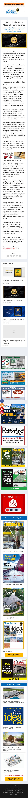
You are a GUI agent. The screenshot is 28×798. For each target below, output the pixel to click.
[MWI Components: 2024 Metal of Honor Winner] (14, 292)
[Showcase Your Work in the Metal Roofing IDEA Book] (13, 716)
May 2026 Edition (7, 651)
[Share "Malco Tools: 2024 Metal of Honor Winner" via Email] (17, 256)
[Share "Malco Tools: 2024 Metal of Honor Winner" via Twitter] (10, 256)
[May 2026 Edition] (13, 635)
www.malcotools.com (9, 249)
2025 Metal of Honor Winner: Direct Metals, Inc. (13, 281)
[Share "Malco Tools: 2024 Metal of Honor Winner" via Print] (20, 256)
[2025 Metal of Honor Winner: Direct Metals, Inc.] (14, 272)
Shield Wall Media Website (9, 792)
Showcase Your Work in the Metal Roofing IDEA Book (12, 728)
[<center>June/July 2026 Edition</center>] (13, 602)
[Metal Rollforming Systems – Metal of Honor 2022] (14, 311)
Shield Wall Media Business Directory (13, 551)
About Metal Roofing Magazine (13, 788)
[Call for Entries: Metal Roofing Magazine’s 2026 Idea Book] (13, 761)
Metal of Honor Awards (14, 32)
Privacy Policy (20, 792)
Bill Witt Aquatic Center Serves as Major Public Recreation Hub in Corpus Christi (13, 702)
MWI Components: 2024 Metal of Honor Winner (12, 301)
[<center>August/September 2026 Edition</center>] (13, 568)
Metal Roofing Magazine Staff (11, 28)
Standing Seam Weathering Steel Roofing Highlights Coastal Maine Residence (12, 749)
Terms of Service (14, 794)
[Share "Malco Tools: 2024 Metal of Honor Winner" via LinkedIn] (14, 256)
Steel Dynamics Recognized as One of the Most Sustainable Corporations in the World (14, 342)
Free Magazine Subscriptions (13, 786)
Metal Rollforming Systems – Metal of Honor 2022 (13, 320)
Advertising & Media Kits (10, 790)
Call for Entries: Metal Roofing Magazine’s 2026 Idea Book (11, 771)
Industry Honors (18, 30)
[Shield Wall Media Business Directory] (13, 535)
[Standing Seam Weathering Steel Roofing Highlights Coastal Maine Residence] (13, 739)
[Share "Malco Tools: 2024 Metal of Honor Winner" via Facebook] (7, 256)
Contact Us (20, 790)
